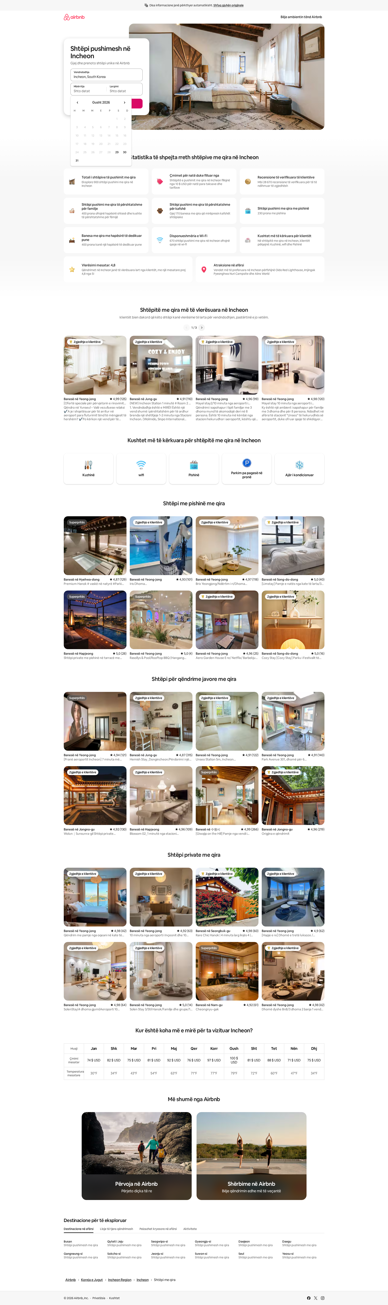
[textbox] (88, 91)
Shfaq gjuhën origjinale (228, 5)
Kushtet (114, 1298)
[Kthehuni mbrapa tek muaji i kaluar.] (77, 102)
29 (117, 152)
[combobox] (106, 76)
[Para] (201, 327)
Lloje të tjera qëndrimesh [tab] (116, 1229)
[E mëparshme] (186, 327)
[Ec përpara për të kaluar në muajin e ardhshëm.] (124, 102)
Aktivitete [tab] (190, 1229)
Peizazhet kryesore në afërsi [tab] (158, 1229)
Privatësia (98, 1298)
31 (77, 160)
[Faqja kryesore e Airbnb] (74, 17)
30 (124, 152)
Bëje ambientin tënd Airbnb (301, 17)
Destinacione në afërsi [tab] (78, 1229)
